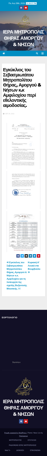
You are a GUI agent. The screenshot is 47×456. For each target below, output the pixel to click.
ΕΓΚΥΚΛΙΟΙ (32, 440)
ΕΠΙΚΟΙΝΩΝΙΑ (35, 450)
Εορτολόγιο (16, 362)
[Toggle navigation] (42, 53)
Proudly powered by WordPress (15, 433)
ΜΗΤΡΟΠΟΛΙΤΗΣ (15, 440)
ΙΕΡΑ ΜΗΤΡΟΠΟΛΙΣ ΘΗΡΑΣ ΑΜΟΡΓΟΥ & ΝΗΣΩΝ (23, 38)
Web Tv (7, 450)
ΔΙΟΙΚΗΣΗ (20, 450)
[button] (37, 53)
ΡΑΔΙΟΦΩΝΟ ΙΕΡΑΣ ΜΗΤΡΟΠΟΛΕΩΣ (22, 445)
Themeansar (23, 436)
